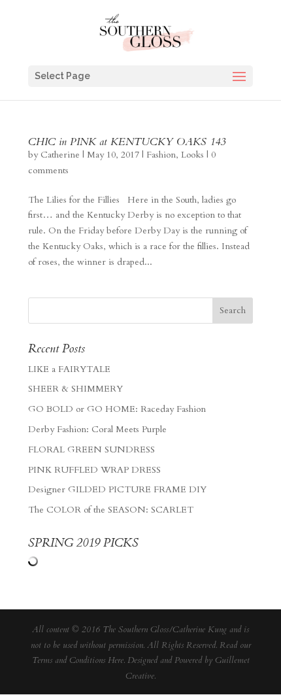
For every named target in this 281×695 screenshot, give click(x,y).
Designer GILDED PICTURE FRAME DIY (117, 489)
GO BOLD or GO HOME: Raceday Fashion (117, 409)
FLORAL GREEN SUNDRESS (91, 449)
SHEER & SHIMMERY (75, 388)
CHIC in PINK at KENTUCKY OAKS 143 (126, 142)
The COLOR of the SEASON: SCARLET (110, 509)
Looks (192, 154)
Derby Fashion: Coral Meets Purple (97, 429)
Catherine (60, 154)
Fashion (161, 154)
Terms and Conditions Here (78, 660)
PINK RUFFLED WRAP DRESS (94, 470)
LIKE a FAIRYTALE (69, 369)
